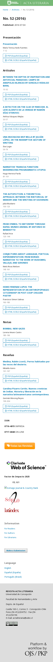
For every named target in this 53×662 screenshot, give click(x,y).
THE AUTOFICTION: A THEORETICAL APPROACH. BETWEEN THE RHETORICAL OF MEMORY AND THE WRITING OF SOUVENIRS (25, 197)
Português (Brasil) (13, 576)
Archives (15, 9)
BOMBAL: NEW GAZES (14, 328)
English (7, 568)
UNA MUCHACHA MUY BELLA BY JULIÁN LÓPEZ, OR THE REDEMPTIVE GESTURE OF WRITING (24, 140)
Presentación (10, 44)
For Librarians (10, 537)
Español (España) (12, 572)
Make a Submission (15, 550)
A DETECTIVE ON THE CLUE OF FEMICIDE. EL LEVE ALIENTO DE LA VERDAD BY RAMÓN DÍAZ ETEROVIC (25, 110)
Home (5, 9)
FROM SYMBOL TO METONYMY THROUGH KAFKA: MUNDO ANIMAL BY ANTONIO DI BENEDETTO (24, 227)
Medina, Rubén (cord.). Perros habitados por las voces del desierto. (26, 363)
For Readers (9, 528)
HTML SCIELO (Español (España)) (21, 60)
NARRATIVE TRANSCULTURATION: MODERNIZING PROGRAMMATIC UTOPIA (24, 168)
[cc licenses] (12, 625)
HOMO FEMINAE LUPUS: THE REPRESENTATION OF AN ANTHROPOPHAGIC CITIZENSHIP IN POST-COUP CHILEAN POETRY (26, 291)
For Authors (9, 533)
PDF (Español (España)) (17, 55)
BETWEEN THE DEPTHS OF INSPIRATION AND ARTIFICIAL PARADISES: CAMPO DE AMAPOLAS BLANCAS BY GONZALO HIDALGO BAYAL (26, 81)
